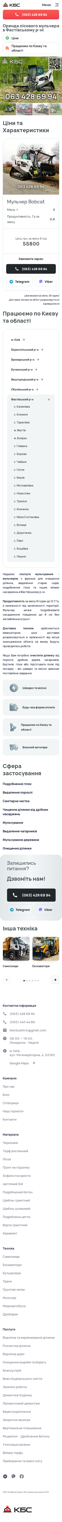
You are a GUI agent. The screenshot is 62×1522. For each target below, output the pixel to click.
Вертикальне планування (22, 1428)
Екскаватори (12, 1265)
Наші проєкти (13, 1111)
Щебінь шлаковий (16, 1208)
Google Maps (19, 1063)
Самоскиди (11, 1257)
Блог (6, 1095)
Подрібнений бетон (18, 1192)
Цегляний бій (13, 1184)
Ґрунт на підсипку (16, 1167)
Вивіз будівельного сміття (22, 1379)
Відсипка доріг (14, 1354)
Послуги (9, 1329)
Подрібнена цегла (16, 1217)
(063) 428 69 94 (34, 15)
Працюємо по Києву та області (29, 48)
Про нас (9, 1086)
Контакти (10, 1119)
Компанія (10, 1078)
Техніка (8, 1248)
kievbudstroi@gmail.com (28, 1030)
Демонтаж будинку (17, 1395)
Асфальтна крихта (16, 1176)
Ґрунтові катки (14, 1289)
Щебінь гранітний (16, 1200)
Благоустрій (12, 1370)
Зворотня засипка (16, 1420)
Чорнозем (10, 1143)
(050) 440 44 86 (22, 1022)
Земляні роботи (15, 1387)
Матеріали (11, 1134)
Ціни (15, 38)
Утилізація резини (16, 1444)
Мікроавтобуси (14, 1306)
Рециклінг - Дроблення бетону (26, 1436)
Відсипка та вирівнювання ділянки (29, 1337)
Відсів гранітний (15, 1225)
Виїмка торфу (13, 1453)
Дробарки (10, 1314)
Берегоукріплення (17, 1412)
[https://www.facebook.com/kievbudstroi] (21, 1476)
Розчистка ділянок (17, 1346)
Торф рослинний (15, 1151)
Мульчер (9, 1298)
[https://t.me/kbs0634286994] (5, 1476)
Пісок (7, 1159)
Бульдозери (12, 1273)
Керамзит (10, 1233)
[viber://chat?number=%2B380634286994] (13, 1476)
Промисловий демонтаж (21, 1403)
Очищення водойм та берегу (24, 1362)
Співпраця (11, 1103)
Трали (7, 1281)
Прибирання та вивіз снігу (22, 1461)
